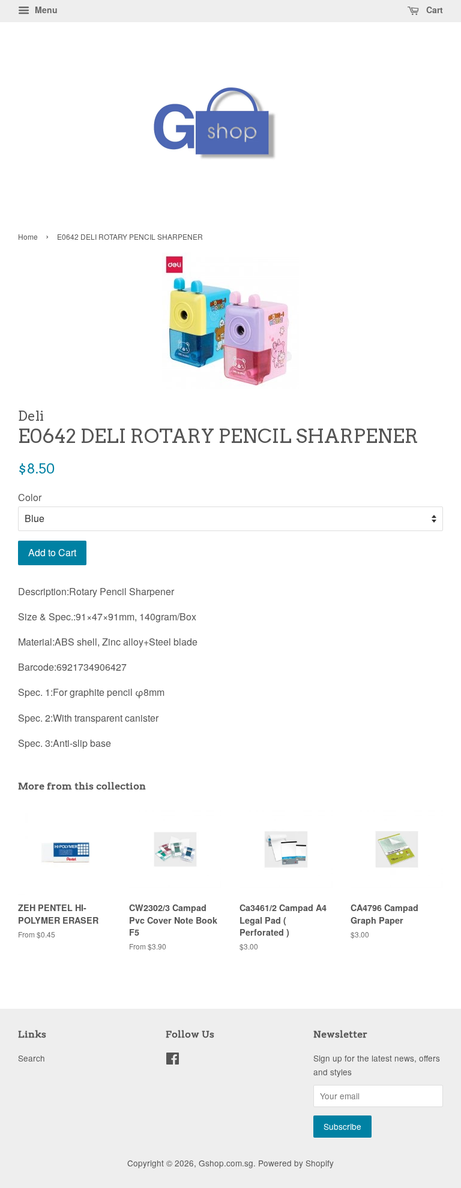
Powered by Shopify (296, 1163)
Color (29, 497)
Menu (45, 10)
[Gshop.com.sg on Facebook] (172, 1060)
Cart (433, 10)
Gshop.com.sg (226, 1163)
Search (31, 1058)
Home (28, 236)
